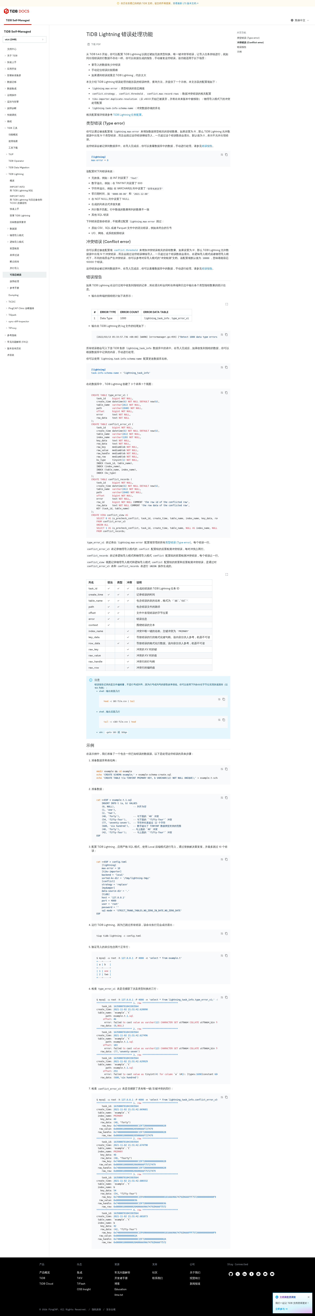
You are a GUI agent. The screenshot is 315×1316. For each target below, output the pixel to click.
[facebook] (251, 1274)
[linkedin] (244, 1274)
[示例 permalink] (97, 745)
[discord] (265, 1274)
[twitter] (237, 1274)
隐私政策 (96, 1309)
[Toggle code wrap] (222, 154)
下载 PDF (96, 44)
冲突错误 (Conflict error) (250, 42)
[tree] (24, 202)
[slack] (258, 1274)
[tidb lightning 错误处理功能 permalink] (156, 34)
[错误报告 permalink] (105, 277)
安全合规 (111, 1309)
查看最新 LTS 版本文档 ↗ (185, 3)
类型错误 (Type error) (178, 542)
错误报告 (207, 146)
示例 (239, 51)
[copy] (226, 154)
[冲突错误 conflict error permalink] (133, 242)
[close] (308, 1297)
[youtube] (272, 1274)
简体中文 (300, 20)
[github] (230, 1274)
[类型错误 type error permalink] (127, 123)
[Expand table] (226, 304)
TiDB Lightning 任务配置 (127, 114)
